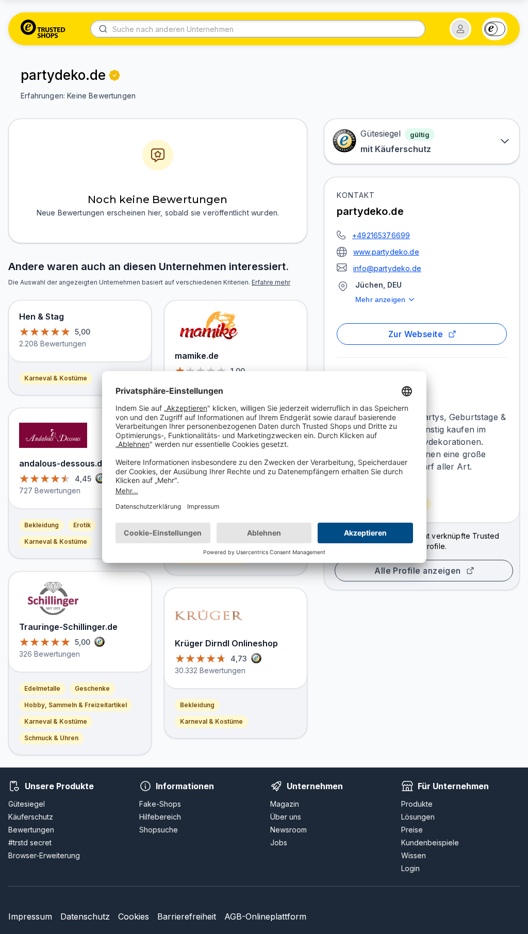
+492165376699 (381, 235)
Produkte (417, 803)
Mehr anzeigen (380, 299)
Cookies (133, 916)
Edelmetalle (42, 688)
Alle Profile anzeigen (417, 570)
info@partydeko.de (387, 268)
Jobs (278, 842)
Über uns (285, 816)
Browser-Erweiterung (44, 855)
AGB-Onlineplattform (265, 916)
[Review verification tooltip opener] (114, 75)
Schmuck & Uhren (51, 738)
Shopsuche (158, 829)
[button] (460, 29)
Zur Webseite (415, 334)
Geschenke (92, 688)
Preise (412, 829)
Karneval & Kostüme (55, 378)
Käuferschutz (30, 816)
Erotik (82, 525)
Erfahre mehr (271, 282)
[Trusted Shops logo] (43, 29)
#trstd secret (30, 842)
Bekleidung (41, 525)
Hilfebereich (160, 816)
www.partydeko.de (386, 251)
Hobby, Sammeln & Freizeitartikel (75, 705)
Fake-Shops (160, 803)
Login (410, 868)
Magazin (284, 803)
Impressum (30, 916)
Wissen (413, 855)
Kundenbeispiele (430, 842)
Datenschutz (85, 916)
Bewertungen (31, 829)
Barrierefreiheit (186, 916)
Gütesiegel (26, 803)
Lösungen (418, 816)
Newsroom (288, 829)
